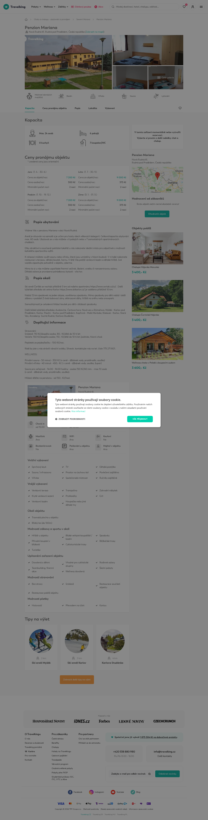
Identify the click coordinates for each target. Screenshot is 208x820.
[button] (70, 419)
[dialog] (104, 410)
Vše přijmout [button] (140, 419)
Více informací (78, 411)
